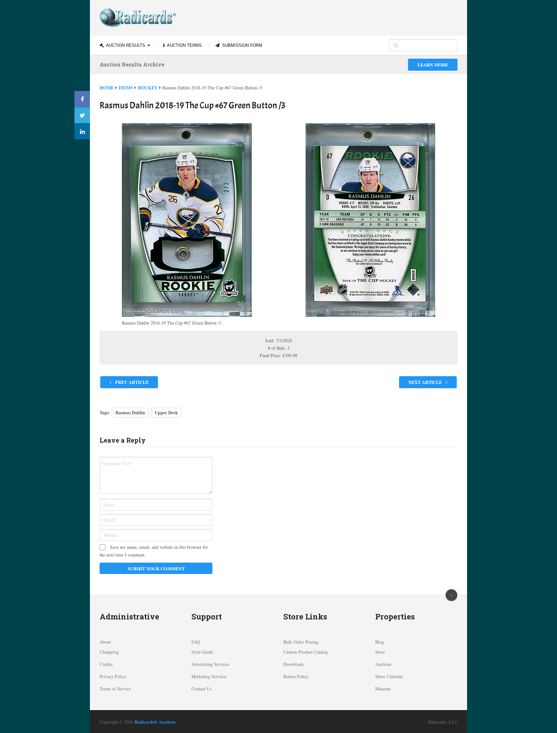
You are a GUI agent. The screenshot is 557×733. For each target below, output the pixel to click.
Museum (383, 689)
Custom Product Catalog (305, 652)
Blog (379, 642)
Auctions (383, 664)
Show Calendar (389, 676)
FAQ (195, 642)
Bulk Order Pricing (300, 642)
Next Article (425, 382)
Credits (106, 664)
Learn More (432, 64)
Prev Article (131, 382)
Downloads (293, 664)
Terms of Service (115, 689)
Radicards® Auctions (155, 721)
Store (380, 652)
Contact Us (201, 689)
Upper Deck (166, 412)
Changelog (109, 652)
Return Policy (295, 676)
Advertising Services (210, 664)
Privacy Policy (113, 676)
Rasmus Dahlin (130, 412)
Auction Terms (184, 45)
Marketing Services (209, 676)
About (105, 642)
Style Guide (202, 652)
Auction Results (125, 45)
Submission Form (241, 45)
